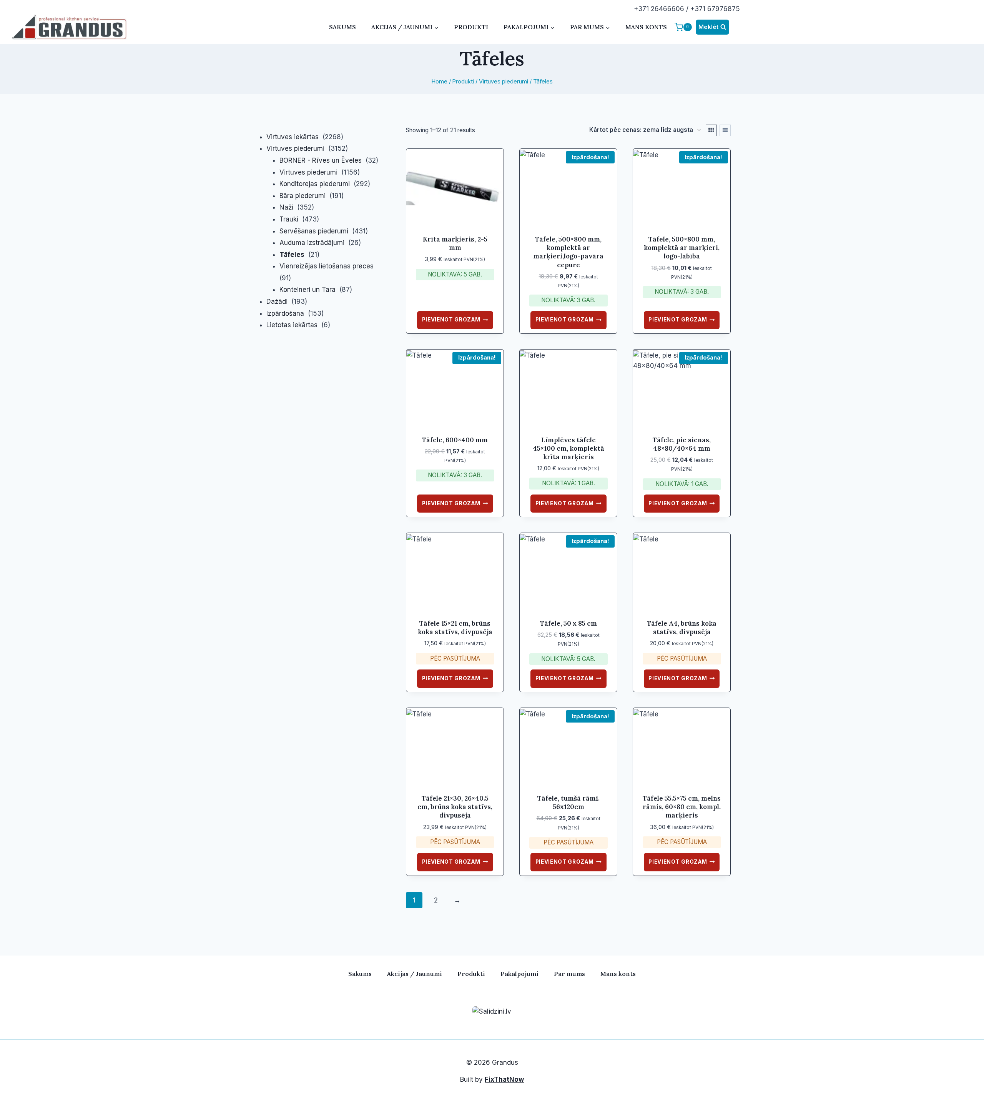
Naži (286, 207)
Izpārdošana (285, 313)
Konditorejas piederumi (314, 184)
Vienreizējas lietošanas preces (326, 266)
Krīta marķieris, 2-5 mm (455, 243)
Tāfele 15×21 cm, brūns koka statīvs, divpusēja (455, 627)
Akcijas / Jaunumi (414, 973)
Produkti (471, 27)
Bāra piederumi (302, 196)
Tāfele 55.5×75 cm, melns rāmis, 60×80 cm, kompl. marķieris (682, 806)
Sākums (342, 27)
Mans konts (646, 27)
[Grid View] (711, 130)
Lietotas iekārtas (291, 325)
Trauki (288, 219)
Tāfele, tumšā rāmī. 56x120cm (568, 802)
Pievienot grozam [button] (451, 319)
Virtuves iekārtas (292, 137)
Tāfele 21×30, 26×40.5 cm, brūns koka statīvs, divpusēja (454, 806)
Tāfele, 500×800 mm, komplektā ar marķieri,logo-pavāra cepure (568, 252)
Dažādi (277, 301)
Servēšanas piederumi (313, 231)
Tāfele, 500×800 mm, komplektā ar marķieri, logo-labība (682, 247)
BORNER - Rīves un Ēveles (320, 160)
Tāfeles (291, 254)
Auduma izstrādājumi (311, 242)
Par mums (569, 973)
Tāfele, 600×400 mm (455, 440)
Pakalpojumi (519, 973)
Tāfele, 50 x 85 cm (568, 623)
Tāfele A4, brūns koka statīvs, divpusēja (681, 627)
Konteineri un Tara (307, 289)
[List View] (725, 130)
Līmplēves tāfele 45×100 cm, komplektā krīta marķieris (568, 448)
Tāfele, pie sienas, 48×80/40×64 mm (682, 444)
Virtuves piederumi (295, 148)
